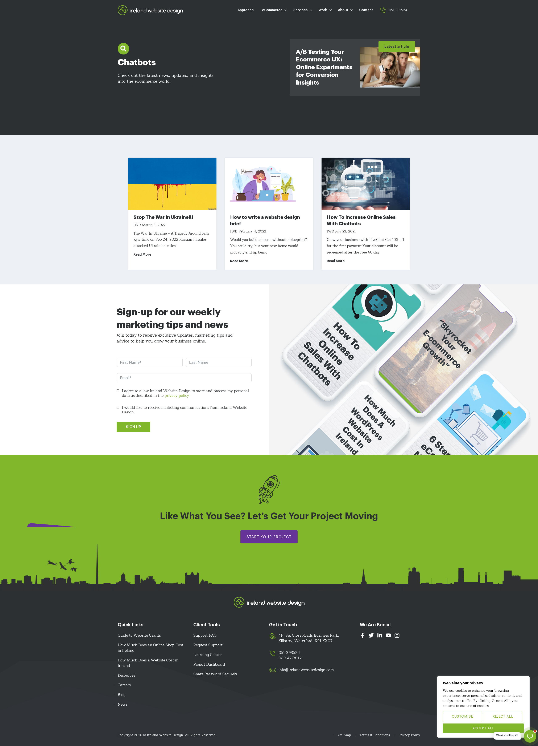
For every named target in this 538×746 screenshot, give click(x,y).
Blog (121, 694)
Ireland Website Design (150, 10)
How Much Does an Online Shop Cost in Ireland (150, 647)
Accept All (483, 728)
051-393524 (398, 10)
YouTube (388, 636)
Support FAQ (204, 635)
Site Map (344, 735)
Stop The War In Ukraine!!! (163, 217)
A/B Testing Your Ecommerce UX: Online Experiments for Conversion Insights (324, 67)
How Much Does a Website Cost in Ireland (148, 662)
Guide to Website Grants (139, 635)
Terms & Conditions (374, 735)
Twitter (371, 636)
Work (323, 10)
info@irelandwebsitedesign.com (306, 670)
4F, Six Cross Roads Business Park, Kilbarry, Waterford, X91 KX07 (308, 638)
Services (300, 10)
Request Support (208, 645)
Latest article (396, 46)
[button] (123, 48)
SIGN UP (133, 427)
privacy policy (177, 395)
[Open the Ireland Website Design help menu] (530, 736)
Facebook (362, 636)
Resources (126, 675)
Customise (462, 716)
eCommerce (272, 10)
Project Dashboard (209, 664)
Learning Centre (207, 654)
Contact (366, 10)
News (122, 704)
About (343, 10)
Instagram (397, 636)
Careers (124, 685)
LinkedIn (379, 636)
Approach (245, 10)
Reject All (503, 716)
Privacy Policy (409, 735)
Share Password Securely (215, 674)
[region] (483, 707)
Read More (142, 254)
